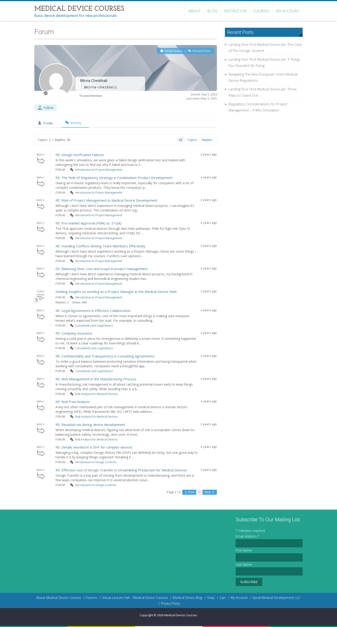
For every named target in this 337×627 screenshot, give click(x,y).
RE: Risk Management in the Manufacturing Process (95, 379)
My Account (287, 11)
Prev (191, 492)
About (194, 11)
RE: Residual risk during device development (90, 424)
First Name (244, 550)
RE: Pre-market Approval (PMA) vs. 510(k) (88, 223)
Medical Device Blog (187, 598)
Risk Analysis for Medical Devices (96, 394)
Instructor (235, 11)
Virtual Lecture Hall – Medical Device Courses (135, 598)
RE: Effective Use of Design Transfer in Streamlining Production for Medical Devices (121, 470)
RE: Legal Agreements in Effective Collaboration (92, 310)
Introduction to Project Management (98, 170)
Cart (223, 598)
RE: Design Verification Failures (79, 154)
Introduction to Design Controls (95, 462)
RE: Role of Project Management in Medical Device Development (106, 200)
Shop (211, 598)
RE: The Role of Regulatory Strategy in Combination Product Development (114, 177)
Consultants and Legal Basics (94, 325)
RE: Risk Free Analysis (72, 401)
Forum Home (173, 51)
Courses (261, 11)
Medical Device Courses (180, 615)
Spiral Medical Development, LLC (276, 598)
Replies (207, 140)
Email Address (247, 536)
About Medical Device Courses (58, 598)
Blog (212, 11)
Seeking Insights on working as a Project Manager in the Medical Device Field (116, 291)
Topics (192, 140)
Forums (91, 598)
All (180, 140)
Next (207, 492)
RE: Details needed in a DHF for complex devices (94, 447)
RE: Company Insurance (73, 333)
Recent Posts (201, 51)
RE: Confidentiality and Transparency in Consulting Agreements (105, 356)
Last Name (244, 564)
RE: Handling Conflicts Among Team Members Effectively (100, 246)
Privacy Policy (170, 603)
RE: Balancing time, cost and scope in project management (101, 268)
